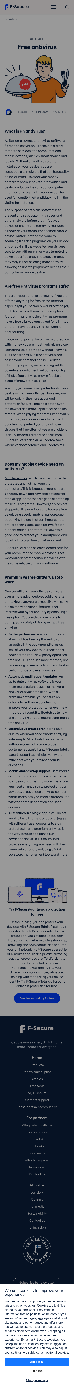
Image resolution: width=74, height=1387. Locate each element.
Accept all (37, 1361)
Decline (37, 1371)
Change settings (37, 1380)
